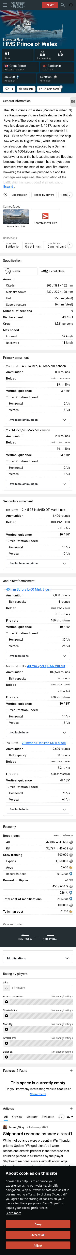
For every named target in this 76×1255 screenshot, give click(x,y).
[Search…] (63, 5)
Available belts (19, 655)
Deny (38, 1224)
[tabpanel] (38, 428)
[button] (73, 102)
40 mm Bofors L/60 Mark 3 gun (28, 589)
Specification (19, 194)
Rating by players (44, 194)
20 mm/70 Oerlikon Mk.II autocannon (48, 743)
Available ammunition (24, 419)
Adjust (38, 1245)
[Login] (71, 5)
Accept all (38, 1235)
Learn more (13, 1213)
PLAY (50, 5)
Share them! (38, 1094)
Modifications (16, 958)
